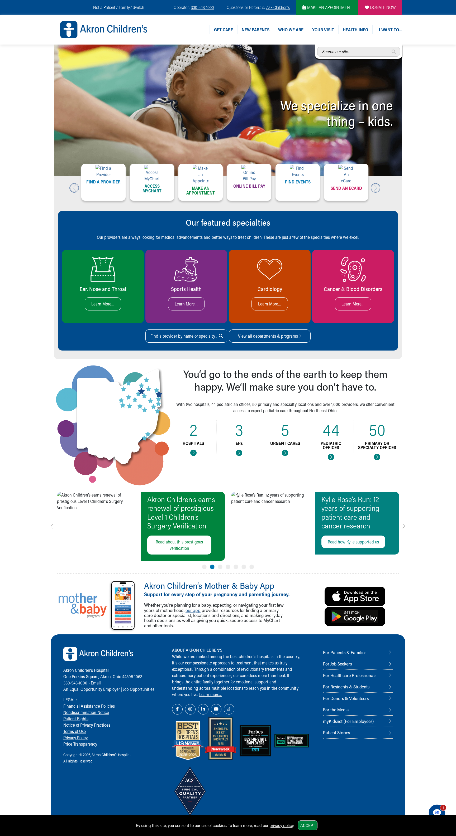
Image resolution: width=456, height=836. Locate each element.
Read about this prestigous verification (179, 545)
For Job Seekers (337, 664)
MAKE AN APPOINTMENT (329, 7)
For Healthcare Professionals (349, 675)
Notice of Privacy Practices (86, 725)
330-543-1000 (202, 7)
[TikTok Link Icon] (229, 709)
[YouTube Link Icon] (216, 709)
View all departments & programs (268, 336)
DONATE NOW (382, 7)
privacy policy (281, 825)
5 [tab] (236, 565)
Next (375, 188)
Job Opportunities (138, 689)
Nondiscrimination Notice (86, 712)
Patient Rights (75, 718)
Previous (74, 188)
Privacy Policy (75, 737)
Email (96, 683)
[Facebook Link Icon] (177, 709)
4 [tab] (228, 565)
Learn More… (103, 304)
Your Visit (323, 29)
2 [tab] (212, 565)
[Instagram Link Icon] (190, 709)
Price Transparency (80, 744)
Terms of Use (74, 731)
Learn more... (210, 694)
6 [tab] (243, 565)
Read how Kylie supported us (353, 542)
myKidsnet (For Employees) (348, 721)
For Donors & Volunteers (346, 698)
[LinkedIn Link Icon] (203, 709)
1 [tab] (204, 565)
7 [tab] (251, 565)
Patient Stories (336, 732)
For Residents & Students (346, 686)
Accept (307, 825)
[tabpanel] (141, 526)
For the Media (336, 709)
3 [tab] (220, 565)
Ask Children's (278, 7)
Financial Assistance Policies (89, 706)
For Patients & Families (344, 652)
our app (193, 610)
